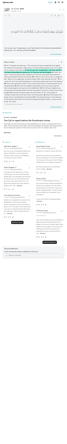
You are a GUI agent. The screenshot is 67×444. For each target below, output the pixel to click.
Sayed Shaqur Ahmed (43, 146)
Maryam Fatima (41, 178)
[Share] (55, 15)
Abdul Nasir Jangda (10, 146)
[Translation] (61, 62)
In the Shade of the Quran (12, 195)
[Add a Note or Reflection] (58, 15)
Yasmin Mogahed (9, 167)
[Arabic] (58, 62)
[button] (61, 31)
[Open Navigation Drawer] (62, 2)
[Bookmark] (9, 15)
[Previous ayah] (59, 9)
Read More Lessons (17, 222)
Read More (7, 132)
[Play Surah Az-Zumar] (5, 15)
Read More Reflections (49, 242)
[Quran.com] (8, 2)
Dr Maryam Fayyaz (42, 210)
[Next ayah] (63, 9)
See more (19, 185)
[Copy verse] (51, 15)
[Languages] (55, 2)
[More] (62, 15)
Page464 (13, 11)
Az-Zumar (15, 9)
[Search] (59, 2)
